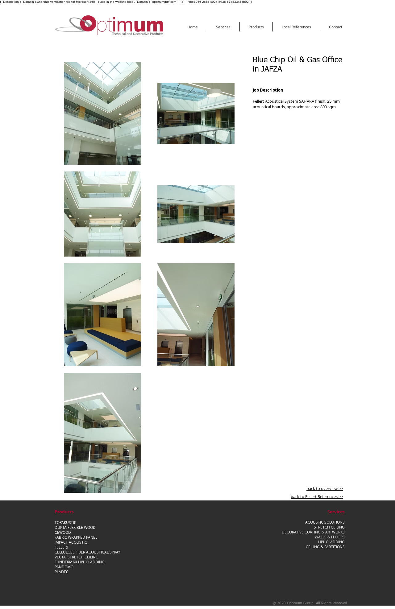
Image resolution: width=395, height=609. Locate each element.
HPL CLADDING (331, 541)
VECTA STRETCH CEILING (76, 556)
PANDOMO (64, 566)
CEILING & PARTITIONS (325, 546)
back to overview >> (324, 488)
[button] (223, 26)
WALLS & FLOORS (330, 536)
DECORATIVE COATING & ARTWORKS (313, 531)
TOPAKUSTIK (65, 522)
